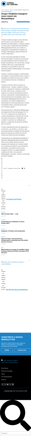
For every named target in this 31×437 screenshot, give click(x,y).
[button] (22, 168)
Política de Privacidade (6, 371)
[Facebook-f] (2, 384)
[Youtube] (8, 384)
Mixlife (25, 391)
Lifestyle (11, 9)
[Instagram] (5, 384)
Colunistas (3, 212)
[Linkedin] (13, 384)
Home (2, 9)
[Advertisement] (15, 314)
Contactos (3, 379)
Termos (3, 374)
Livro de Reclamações (6, 376)
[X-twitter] (10, 384)
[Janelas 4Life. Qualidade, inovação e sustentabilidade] (15, 264)
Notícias (7, 9)
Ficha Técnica (4, 368)
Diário (2, 247)
